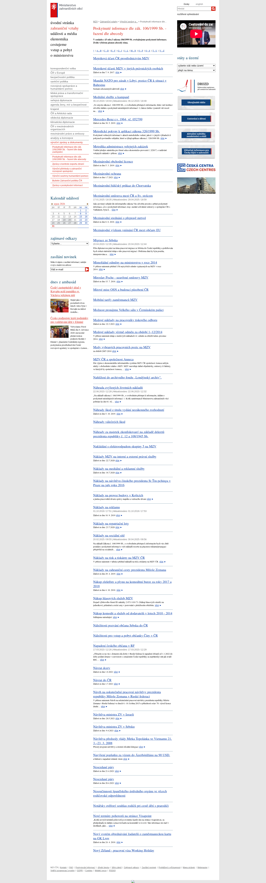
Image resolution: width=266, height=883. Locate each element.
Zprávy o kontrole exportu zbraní (68, 164)
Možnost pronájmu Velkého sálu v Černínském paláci (128, 310)
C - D (106, 50)
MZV (95, 21)
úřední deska (103, 867)
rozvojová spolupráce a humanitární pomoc (63, 87)
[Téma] (196, 70)
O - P (140, 50)
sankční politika (59, 81)
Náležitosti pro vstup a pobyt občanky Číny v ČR (125, 635)
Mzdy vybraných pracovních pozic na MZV (122, 347)
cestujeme (58, 44)
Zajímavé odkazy (131, 867)
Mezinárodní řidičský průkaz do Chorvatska (122, 185)
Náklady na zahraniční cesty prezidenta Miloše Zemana (129, 569)
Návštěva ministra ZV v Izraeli (113, 714)
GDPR (80, 870)
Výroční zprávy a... (129, 21)
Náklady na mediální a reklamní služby (119, 468)
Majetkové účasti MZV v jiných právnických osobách (128, 68)
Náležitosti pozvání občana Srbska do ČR (120, 625)
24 (53, 223)
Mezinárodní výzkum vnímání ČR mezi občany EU (127, 230)
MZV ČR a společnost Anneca (113, 359)
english (199, 4)
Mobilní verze (101, 870)
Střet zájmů (117, 867)
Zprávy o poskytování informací (67, 185)
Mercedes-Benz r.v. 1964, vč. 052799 (117, 119)
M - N (133, 50)
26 (64, 223)
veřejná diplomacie (61, 100)
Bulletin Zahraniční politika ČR (67, 180)
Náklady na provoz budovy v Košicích (118, 495)
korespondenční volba (63, 68)
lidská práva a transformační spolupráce (66, 94)
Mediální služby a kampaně (111, 97)
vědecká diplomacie (61, 117)
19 (64, 220)
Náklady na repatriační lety (111, 523)
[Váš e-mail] (67, 269)
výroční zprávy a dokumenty (66, 142)
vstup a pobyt (61, 49)
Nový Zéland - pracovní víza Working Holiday (123, 850)
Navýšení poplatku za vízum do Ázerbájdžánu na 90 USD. (131, 755)
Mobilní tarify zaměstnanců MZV (115, 299)
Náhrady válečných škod (109, 421)
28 (75, 223)
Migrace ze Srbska (105, 240)
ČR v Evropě (57, 72)
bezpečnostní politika (62, 77)
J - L (126, 50)
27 (69, 223)
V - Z (162, 50)
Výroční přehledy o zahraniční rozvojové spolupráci (67, 170)
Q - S (147, 50)
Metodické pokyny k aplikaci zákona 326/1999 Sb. (126, 131)
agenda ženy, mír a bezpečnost (68, 104)
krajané (54, 109)
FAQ (71, 867)
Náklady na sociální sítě (109, 535)
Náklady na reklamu (106, 507)
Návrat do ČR (102, 680)
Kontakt (63, 867)
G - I (120, 50)
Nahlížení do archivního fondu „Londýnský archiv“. (127, 377)
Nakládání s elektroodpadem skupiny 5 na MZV (124, 446)
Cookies (88, 870)
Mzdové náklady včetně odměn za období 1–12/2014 (127, 332)
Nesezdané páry (103, 767)
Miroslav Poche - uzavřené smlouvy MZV (120, 277)
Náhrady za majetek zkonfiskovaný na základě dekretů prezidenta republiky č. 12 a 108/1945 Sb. (128, 434)
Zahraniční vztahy (108, 21)
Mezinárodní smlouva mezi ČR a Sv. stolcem (123, 195)
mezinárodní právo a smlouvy (67, 133)
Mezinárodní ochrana (107, 173)
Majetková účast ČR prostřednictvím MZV (121, 58)
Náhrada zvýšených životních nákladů (118, 387)
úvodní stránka (62, 22)
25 (58, 223)
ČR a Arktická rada (61, 113)
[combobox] (194, 9)
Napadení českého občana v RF (114, 645)
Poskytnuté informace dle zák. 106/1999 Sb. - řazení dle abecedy (69, 158)
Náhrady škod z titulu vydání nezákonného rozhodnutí (128, 409)
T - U (155, 50)
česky (186, 4)
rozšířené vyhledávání (188, 14)
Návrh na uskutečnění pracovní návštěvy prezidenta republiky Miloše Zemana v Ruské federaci (127, 694)
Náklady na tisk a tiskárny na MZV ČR (119, 557)
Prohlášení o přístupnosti (169, 867)
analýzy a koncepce (61, 137)
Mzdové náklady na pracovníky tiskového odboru (125, 320)
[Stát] (196, 65)
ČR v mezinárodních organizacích (62, 128)
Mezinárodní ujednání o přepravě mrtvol (119, 218)
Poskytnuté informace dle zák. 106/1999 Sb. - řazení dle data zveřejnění (67, 149)
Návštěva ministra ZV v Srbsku (114, 726)
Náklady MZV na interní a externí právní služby (124, 456)
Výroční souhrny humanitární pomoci (70, 176)
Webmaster (202, 867)
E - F (113, 50)
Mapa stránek (189, 867)
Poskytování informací (85, 867)
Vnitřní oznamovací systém (62, 870)
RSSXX (112, 870)
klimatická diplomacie (62, 122)
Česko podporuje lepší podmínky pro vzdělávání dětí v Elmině (69, 320)
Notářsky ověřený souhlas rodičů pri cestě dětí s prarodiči (131, 805)
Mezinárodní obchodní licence (113, 161)
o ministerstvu (61, 55)
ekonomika (59, 38)
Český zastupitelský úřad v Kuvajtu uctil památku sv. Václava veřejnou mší (65, 291)
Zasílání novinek (149, 867)
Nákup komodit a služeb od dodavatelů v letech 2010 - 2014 (132, 613)
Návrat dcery (101, 668)
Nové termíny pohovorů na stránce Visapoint (122, 815)
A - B (99, 50)
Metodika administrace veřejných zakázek (120, 146)
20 (69, 220)
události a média (63, 33)
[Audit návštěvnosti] (133, 881)
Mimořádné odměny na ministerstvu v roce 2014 (125, 262)
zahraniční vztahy (64, 28)
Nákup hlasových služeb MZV (113, 598)
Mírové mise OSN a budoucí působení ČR (121, 289)
